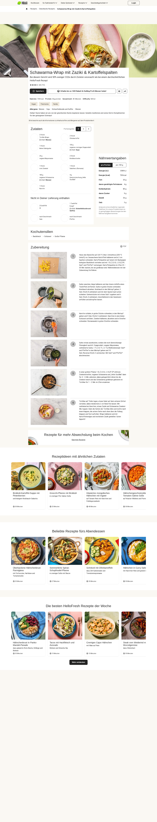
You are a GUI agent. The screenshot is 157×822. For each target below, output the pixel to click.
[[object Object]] (119, 91)
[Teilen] (125, 91)
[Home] (26, 9)
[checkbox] (31, 85)
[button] (61, 129)
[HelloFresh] (22, 3)
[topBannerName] (78, 18)
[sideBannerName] (113, 137)
